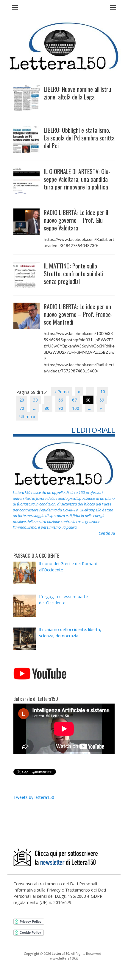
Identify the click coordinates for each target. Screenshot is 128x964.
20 (21, 400)
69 (101, 400)
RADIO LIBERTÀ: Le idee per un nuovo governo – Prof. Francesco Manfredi (78, 314)
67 (74, 400)
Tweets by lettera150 (33, 797)
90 (60, 408)
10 (102, 391)
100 (75, 408)
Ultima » (27, 416)
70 (21, 408)
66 (60, 400)
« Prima (61, 391)
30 (35, 400)
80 (47, 408)
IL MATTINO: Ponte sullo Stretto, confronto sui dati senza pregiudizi (73, 273)
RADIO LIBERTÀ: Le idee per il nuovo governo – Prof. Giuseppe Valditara (76, 220)
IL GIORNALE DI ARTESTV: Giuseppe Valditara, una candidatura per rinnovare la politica (77, 179)
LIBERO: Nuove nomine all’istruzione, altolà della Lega (78, 93)
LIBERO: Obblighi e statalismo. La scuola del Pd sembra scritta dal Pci (79, 138)
